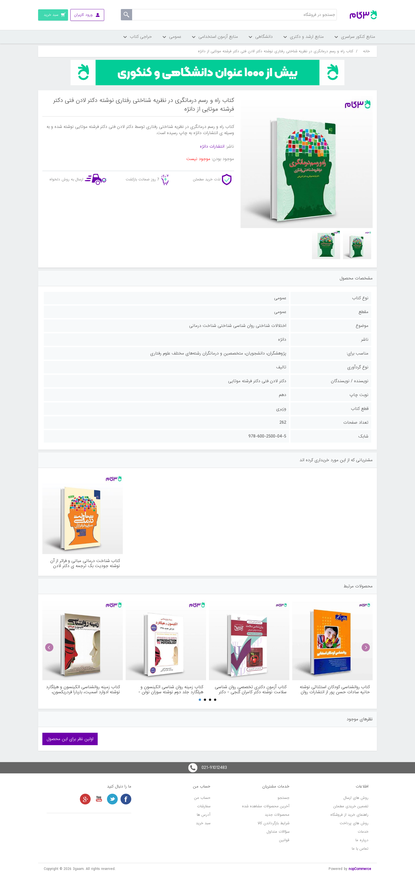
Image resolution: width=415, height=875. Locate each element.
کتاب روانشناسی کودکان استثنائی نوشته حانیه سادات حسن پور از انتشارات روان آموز (335, 689)
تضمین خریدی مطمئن (350, 806)
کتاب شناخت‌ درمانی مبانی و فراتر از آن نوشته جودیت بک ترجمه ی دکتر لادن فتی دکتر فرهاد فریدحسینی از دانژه (85, 563)
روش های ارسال (356, 797)
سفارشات (203, 806)
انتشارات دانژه (212, 146)
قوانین (284, 840)
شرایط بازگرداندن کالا (273, 823)
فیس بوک (126, 799)
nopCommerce (360, 869)
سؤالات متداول (278, 831)
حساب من (202, 797)
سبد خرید (203, 823)
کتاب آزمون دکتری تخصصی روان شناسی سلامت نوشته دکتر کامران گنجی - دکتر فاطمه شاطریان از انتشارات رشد (251, 689)
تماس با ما (360, 848)
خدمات (363, 831)
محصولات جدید (277, 814)
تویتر (112, 799)
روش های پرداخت (354, 823)
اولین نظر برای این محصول (70, 739)
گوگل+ (85, 799)
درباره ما (361, 840)
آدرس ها (203, 814)
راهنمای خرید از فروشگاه (349, 814)
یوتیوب (98, 799)
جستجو (283, 797)
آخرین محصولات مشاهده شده (265, 806)
